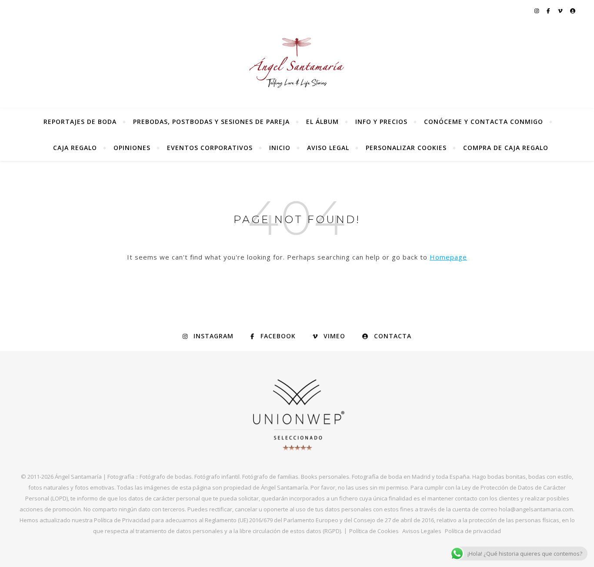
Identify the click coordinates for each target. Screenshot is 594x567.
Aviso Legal (328, 147)
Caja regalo (75, 147)
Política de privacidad (473, 531)
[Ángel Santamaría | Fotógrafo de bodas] (297, 62)
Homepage (448, 257)
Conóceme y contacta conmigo (483, 121)
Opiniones (131, 147)
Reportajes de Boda (80, 121)
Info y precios (381, 121)
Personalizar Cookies (406, 147)
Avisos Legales (421, 531)
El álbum (322, 121)
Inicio (279, 147)
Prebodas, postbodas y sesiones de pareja (211, 121)
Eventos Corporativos (210, 147)
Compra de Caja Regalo (505, 147)
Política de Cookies (374, 531)
